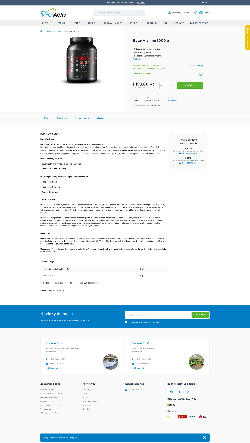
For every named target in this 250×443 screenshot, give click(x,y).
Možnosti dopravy (196, 66)
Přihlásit (200, 315)
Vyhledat (142, 13)
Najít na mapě (52, 368)
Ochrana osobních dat (49, 401)
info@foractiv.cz (135, 390)
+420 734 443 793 (143, 359)
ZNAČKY (92, 23)
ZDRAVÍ (45, 23)
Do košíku (190, 85)
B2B (165, 23)
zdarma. (141, 3)
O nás (85, 394)
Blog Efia (86, 409)
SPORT (77, 23)
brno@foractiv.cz (189, 154)
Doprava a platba (47, 390)
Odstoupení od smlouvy (50, 413)
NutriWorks (172, 101)
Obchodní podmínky (48, 397)
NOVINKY (133, 23)
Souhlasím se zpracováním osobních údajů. (144, 322)
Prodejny (152, 23)
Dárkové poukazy (199, 23)
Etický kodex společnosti (50, 405)
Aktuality (179, 23)
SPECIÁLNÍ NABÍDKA (113, 23)
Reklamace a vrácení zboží (51, 394)
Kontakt (86, 397)
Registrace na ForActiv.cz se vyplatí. (61, 438)
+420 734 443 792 (57, 359)
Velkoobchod (45, 409)
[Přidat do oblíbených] (200, 74)
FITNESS (61, 23)
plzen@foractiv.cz (190, 163)
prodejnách (160, 69)
